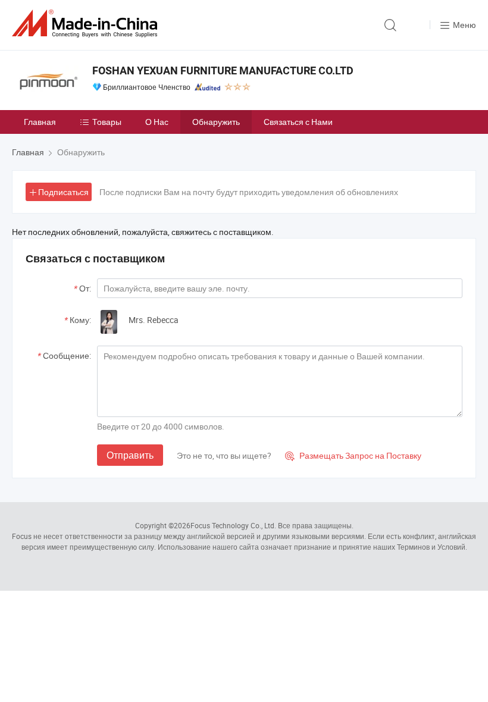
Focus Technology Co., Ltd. (233, 525)
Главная (40, 121)
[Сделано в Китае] (87, 23)
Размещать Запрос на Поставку (353, 455)
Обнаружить (216, 121)
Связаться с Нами (298, 121)
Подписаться (63, 192)
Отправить (130, 455)
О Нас (156, 121)
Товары (106, 121)
